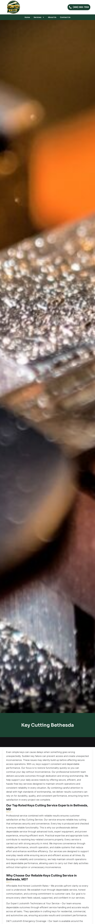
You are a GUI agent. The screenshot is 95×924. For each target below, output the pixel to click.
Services (37, 17)
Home (27, 17)
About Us (52, 17)
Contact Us (65, 17)
